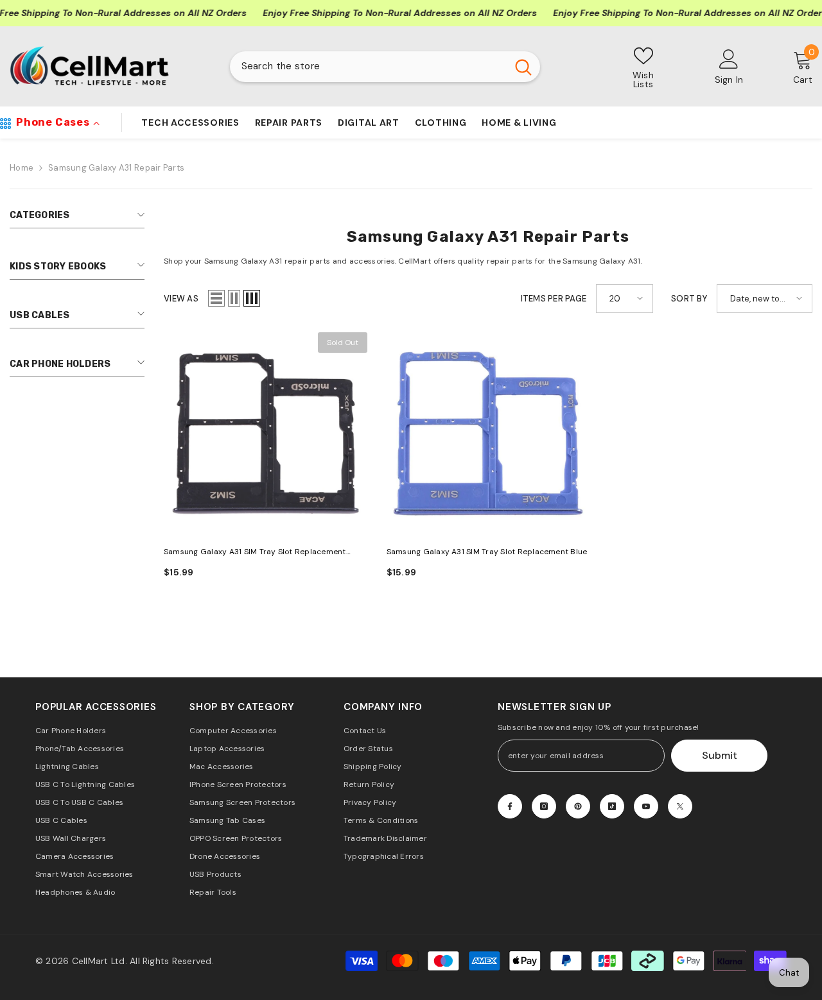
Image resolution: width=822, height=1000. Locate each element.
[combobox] (368, 66)
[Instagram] (544, 806)
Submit (719, 755)
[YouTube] (646, 806)
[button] (216, 298)
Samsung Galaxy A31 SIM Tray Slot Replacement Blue (487, 552)
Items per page (554, 298)
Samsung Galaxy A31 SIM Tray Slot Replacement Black (255, 553)
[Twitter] (680, 806)
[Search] (385, 66)
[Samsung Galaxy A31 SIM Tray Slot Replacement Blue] (488, 434)
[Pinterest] (578, 806)
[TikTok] (612, 806)
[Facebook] (510, 806)
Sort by (689, 298)
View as (181, 298)
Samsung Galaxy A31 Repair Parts (116, 167)
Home (21, 167)
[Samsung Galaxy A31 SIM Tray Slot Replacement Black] (265, 434)
